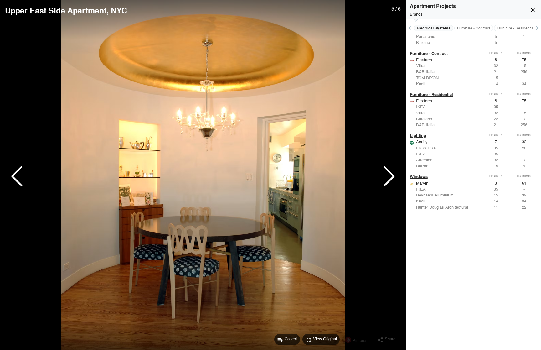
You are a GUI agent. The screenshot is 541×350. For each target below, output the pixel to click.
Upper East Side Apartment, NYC (66, 10)
